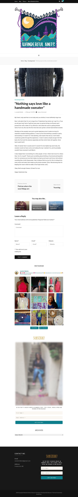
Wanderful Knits (27, 492)
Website (51, 241)
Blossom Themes (52, 492)
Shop (24, 1)
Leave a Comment (42, 112)
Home (16, 1)
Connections (53, 208)
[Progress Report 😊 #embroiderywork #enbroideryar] (55, 317)
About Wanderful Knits (33, 1)
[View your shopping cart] (62, 1)
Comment (17, 224)
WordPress (39, 494)
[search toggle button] (59, 1)
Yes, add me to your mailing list (21, 250)
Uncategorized (19, 99)
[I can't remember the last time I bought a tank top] (22, 284)
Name (17, 241)
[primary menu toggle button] (39, 55)
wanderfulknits (19, 112)
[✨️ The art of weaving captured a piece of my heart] (39, 317)
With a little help (37, 208)
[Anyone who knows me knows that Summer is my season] (55, 284)
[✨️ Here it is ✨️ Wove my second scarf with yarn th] (55, 301)
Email (33, 241)
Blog (20, 1)
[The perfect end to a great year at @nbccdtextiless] (39, 284)
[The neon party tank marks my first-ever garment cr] (22, 301)
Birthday (18, 208)
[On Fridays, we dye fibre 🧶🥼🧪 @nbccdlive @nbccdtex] (39, 301)
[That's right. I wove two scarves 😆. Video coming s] (22, 317)
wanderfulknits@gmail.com (22, 461)
